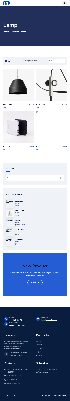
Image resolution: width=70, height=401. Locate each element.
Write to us (44, 317)
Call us (11, 317)
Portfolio (39, 345)
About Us (39, 355)
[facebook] (4, 395)
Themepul (62, 398)
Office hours (13, 322)
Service (38, 341)
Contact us (40, 348)
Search (61, 178)
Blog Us (38, 352)
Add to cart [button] (18, 85)
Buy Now (34, 282)
